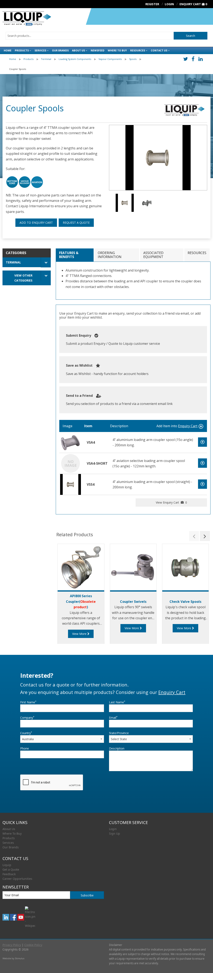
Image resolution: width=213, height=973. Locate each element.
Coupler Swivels (133, 601)
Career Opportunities (17, 879)
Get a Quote (10, 869)
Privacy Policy (11, 945)
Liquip (6, 865)
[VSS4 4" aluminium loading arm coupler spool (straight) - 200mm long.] (70, 484)
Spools (132, 59)
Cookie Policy (33, 945)
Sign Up (114, 833)
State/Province (119, 733)
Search (190, 36)
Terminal (46, 59)
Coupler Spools (17, 69)
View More (79, 634)
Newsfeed (97, 50)
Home (7, 50)
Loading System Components (75, 59)
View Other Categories (23, 277)
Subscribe (87, 895)
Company (27, 717)
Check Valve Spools (185, 601)
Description (116, 748)
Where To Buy (12, 833)
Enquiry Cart (190, 4)
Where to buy (117, 50)
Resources (137, 50)
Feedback (9, 874)
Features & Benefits (68, 255)
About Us (78, 50)
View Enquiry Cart (171, 502)
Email (113, 717)
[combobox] (89, 36)
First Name (28, 702)
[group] (158, 157)
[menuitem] (16, 59)
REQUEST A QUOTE (76, 223)
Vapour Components (110, 59)
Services (40, 50)
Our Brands (60, 50)
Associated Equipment (153, 255)
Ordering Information (109, 255)
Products (22, 50)
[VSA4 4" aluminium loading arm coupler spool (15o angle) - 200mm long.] (70, 442)
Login (113, 829)
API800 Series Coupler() (81, 601)
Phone (24, 748)
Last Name (117, 702)
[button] (194, 536)
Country (26, 733)
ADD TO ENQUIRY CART (36, 223)
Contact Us (159, 50)
